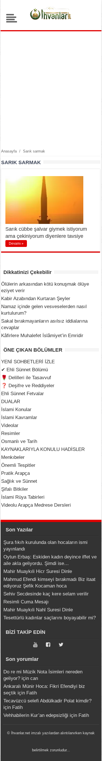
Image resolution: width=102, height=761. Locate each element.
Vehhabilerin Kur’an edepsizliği (35, 715)
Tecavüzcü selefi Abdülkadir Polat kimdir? (47, 701)
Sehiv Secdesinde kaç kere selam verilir (46, 594)
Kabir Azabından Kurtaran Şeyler (35, 298)
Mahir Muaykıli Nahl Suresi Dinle (38, 609)
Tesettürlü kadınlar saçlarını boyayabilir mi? (49, 617)
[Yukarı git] (91, 751)
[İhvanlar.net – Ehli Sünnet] (51, 21)
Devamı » (16, 244)
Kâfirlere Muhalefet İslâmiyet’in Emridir (42, 335)
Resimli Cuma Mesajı (26, 602)
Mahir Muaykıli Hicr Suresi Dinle (37, 571)
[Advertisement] (51, 89)
